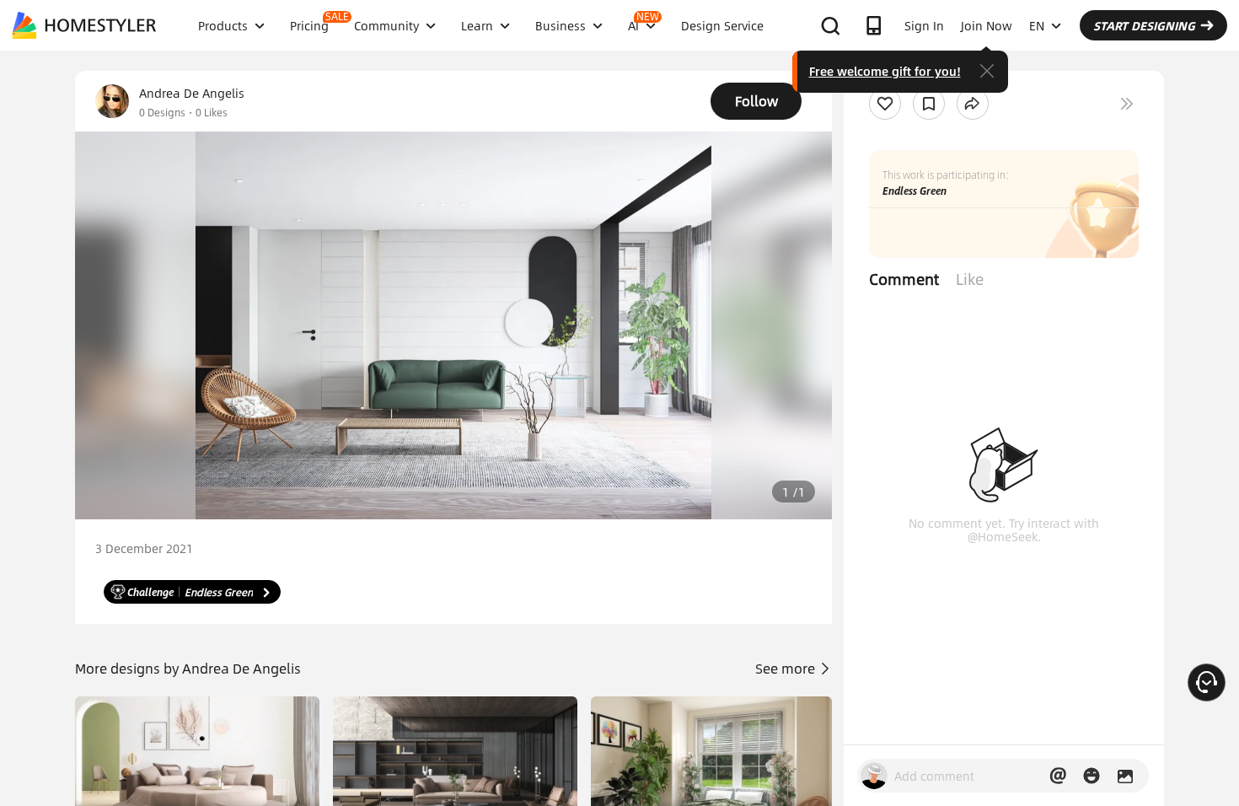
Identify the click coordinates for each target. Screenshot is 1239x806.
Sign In (924, 25)
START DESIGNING (1144, 25)
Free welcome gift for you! (885, 70)
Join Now (986, 25)
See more (786, 668)
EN (1036, 25)
